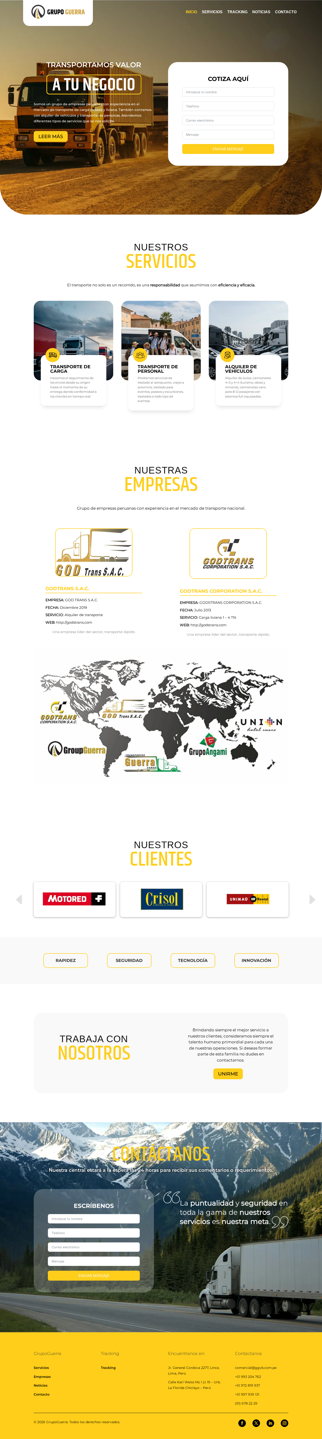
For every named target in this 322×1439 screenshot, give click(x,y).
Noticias (40, 1385)
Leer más (50, 136)
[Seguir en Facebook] (242, 1423)
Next (307, 891)
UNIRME (228, 1074)
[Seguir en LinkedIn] (270, 1423)
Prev (15, 891)
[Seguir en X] (256, 1423)
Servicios (41, 1368)
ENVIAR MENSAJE (228, 149)
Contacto (42, 1394)
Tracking (108, 1368)
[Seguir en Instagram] (284, 1423)
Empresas (42, 1377)
